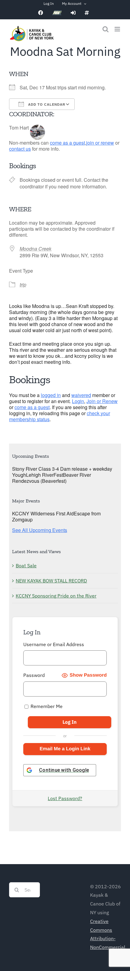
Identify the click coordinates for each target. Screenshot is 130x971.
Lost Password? (65, 798)
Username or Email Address (53, 644)
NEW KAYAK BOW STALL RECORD (51, 581)
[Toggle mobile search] (105, 29)
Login (78, 401)
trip (23, 284)
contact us (20, 148)
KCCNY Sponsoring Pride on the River (56, 596)
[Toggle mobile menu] (118, 29)
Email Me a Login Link (65, 748)
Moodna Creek (35, 248)
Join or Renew (102, 401)
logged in (51, 395)
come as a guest (67, 142)
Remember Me (46, 706)
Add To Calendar (46, 104)
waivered (81, 395)
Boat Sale (26, 565)
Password (34, 675)
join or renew (100, 142)
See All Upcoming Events (39, 530)
